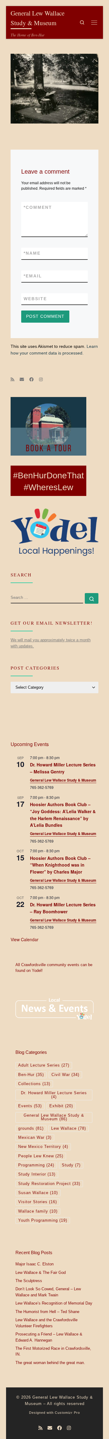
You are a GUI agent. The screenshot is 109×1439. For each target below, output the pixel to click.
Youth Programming (42, 1220)
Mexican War (34, 1137)
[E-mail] (22, 380)
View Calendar (24, 939)
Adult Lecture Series (43, 1065)
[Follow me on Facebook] (31, 380)
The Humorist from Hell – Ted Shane (47, 1312)
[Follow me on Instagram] (41, 380)
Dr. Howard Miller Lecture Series (54, 1095)
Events (30, 1106)
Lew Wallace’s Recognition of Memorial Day (53, 1303)
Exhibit (61, 1106)
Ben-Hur (31, 1075)
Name (32, 253)
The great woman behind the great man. (50, 1363)
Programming (36, 1165)
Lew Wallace (68, 1128)
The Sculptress (28, 1281)
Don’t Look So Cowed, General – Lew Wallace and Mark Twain (48, 1292)
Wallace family (38, 1211)
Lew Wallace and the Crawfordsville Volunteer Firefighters (46, 1323)
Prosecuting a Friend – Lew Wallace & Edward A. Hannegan (48, 1337)
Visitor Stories (37, 1202)
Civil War (65, 1075)
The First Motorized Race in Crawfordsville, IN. (53, 1351)
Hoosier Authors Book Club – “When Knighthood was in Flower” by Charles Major (60, 865)
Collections (34, 1084)
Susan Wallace (38, 1193)
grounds (31, 1128)
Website (35, 298)
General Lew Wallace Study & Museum (63, 780)
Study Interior (36, 1174)
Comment (38, 207)
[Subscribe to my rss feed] (12, 380)
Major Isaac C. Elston (34, 1264)
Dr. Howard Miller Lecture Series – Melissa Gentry (63, 768)
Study (71, 1165)
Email (33, 275)
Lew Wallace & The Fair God (40, 1273)
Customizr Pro (67, 1412)
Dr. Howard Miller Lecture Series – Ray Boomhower (63, 908)
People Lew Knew (40, 1156)
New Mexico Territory (43, 1147)
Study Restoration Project (49, 1184)
